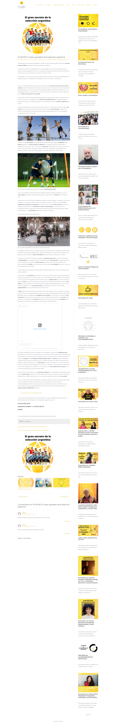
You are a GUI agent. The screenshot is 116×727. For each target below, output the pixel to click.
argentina (49, 59)
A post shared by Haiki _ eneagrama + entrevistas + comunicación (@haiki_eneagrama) (40, 348)
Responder (67, 521)
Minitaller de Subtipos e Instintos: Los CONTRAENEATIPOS (87, 337)
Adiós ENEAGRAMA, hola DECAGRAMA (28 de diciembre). (32, 426)
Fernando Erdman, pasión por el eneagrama (87, 167)
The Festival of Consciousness (83, 127)
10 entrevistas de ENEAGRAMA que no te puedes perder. (86, 208)
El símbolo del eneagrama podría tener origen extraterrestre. (33, 430)
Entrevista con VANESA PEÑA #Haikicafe (86, 466)
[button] (43, 4)
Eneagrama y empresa (40, 487)
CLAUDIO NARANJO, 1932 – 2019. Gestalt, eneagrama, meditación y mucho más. (88, 506)
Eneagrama (34, 59)
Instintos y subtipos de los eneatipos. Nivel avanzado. (88, 236)
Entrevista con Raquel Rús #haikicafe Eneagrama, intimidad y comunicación (88, 695)
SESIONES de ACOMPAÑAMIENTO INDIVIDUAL (85, 656)
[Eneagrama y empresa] (43, 482)
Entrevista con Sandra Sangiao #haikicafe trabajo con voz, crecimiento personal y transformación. (88, 580)
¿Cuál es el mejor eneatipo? (59, 487)
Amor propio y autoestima (88, 95)
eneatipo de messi (63, 59)
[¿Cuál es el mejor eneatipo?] (61, 482)
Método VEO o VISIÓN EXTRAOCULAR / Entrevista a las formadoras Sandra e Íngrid (88, 433)
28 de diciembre (42, 59)
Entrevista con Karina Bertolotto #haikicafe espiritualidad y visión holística (86, 623)
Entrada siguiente (65, 496)
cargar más (88, 714)
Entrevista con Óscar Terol (88, 401)
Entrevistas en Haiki (85, 298)
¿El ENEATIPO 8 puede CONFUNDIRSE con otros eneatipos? (87, 370)
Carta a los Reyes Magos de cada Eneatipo (88, 267)
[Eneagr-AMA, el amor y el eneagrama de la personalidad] (26, 482)
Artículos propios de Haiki (24, 59)
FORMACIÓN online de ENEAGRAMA (31, 393)
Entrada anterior (22, 496)
